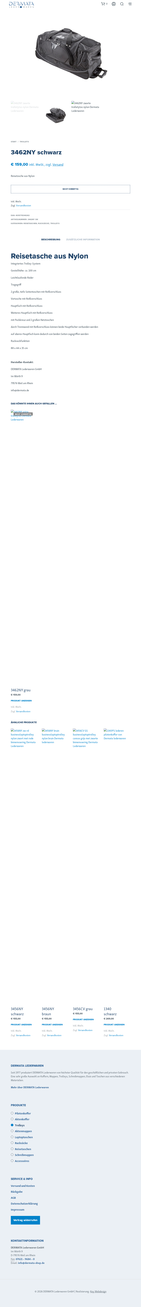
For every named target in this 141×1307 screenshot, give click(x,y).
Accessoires (22, 1160)
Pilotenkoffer (23, 1113)
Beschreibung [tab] (50, 239)
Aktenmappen (23, 1131)
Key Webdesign (98, 1291)
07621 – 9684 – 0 (25, 1259)
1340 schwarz (110, 1011)
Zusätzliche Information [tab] (83, 239)
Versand (58, 164)
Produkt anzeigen (21, 700)
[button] (104, 3)
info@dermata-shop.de (31, 1263)
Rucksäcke (43, 223)
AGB (13, 1197)
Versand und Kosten (23, 1185)
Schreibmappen (24, 1154)
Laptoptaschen (24, 1137)
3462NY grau (21, 690)
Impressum (17, 1209)
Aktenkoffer (22, 1119)
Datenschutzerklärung (24, 1203)
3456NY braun (48, 1011)
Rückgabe (17, 1191)
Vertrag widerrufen (25, 1220)
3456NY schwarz (17, 1011)
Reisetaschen (30, 223)
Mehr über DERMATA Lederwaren (30, 1087)
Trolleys (24, 141)
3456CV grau (83, 1008)
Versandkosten (23, 205)
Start (14, 141)
